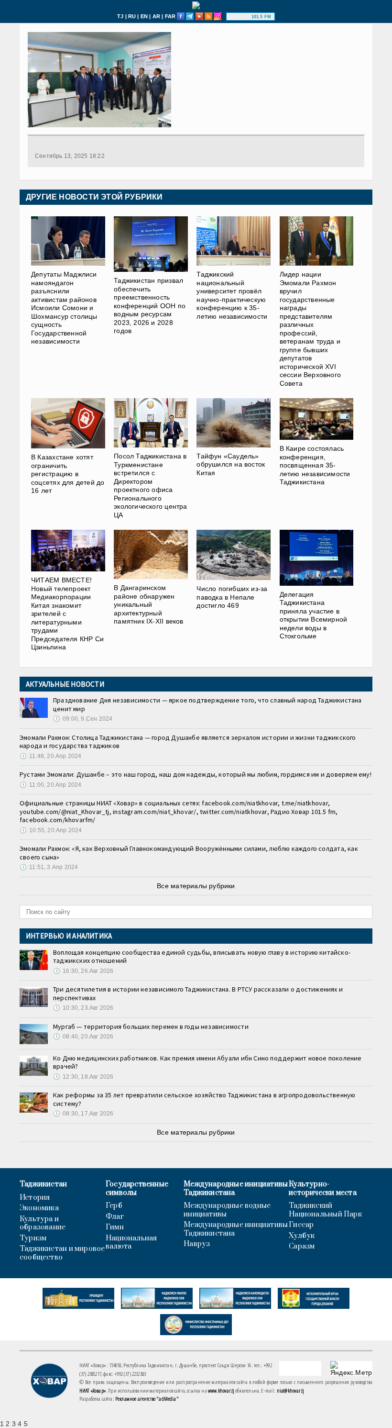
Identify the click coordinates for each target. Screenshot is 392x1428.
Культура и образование (42, 1223)
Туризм (33, 1238)
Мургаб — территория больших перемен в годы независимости (151, 1026)
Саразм (302, 1246)
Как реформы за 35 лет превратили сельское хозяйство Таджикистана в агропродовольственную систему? (204, 1099)
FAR (170, 16)
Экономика (39, 1208)
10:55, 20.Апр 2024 (51, 830)
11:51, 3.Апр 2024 (49, 867)
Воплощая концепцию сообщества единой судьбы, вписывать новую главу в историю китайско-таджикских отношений (201, 956)
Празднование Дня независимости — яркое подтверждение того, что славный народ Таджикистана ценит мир (207, 704)
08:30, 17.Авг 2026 (83, 1113)
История (35, 1198)
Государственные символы (137, 1188)
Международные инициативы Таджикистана (236, 1188)
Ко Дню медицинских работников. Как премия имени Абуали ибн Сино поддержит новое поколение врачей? (207, 1062)
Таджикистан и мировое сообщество (62, 1253)
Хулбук (302, 1236)
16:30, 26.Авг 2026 (83, 971)
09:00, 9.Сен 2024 (82, 718)
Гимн (115, 1227)
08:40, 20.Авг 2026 (83, 1036)
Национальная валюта (131, 1242)
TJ (120, 16)
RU (132, 16)
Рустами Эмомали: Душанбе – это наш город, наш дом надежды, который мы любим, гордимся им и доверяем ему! (195, 774)
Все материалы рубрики (196, 886)
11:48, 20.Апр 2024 (50, 756)
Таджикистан (43, 1184)
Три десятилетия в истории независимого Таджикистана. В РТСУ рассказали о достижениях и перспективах (198, 993)
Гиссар (301, 1225)
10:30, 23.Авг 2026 (83, 1007)
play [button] (240, 17)
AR (156, 16)
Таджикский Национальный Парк (325, 1210)
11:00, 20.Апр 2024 (50, 784)
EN (144, 16)
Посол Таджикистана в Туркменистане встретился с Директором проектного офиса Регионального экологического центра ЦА (150, 485)
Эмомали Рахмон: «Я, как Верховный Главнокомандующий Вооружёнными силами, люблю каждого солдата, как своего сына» (189, 852)
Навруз (197, 1244)
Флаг (115, 1217)
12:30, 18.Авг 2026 (83, 1076)
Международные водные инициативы (227, 1210)
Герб (114, 1206)
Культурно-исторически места (323, 1188)
